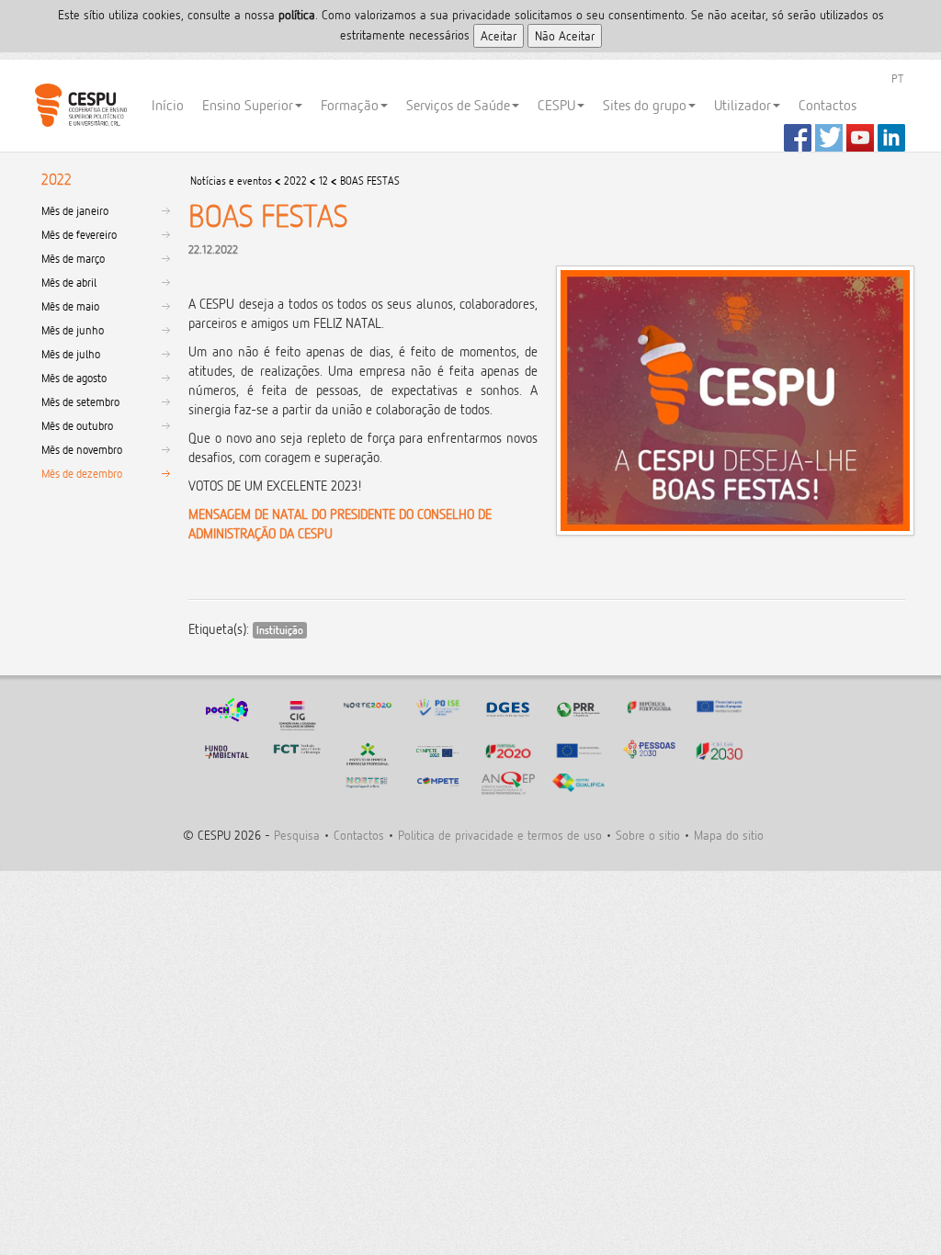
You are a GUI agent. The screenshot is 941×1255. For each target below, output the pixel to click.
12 (323, 180)
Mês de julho (70, 353)
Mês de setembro (80, 401)
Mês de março (73, 258)
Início (168, 105)
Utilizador (742, 105)
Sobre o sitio (648, 834)
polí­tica (296, 14)
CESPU (80, 105)
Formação (350, 105)
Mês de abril (68, 282)
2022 (295, 180)
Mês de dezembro (81, 473)
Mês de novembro (81, 449)
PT (897, 78)
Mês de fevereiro (79, 234)
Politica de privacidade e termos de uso (500, 834)
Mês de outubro (77, 425)
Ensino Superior (247, 105)
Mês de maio (70, 306)
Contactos (827, 105)
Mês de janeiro (74, 210)
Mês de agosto (74, 377)
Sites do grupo (644, 105)
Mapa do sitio (729, 834)
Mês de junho (72, 329)
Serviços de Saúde (458, 105)
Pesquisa (297, 834)
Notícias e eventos (231, 180)
